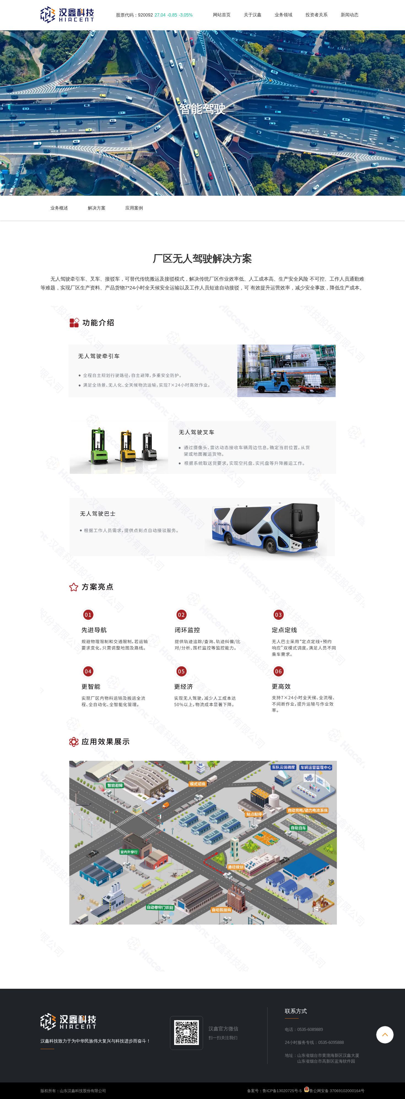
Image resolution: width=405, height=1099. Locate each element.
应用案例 (134, 208)
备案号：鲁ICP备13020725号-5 (274, 1091)
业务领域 (283, 14)
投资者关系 (317, 14)
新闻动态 (349, 14)
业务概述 (59, 208)
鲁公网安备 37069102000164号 (336, 1091)
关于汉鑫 (252, 14)
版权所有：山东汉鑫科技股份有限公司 (73, 1091)
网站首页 (222, 14)
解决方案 (97, 208)
